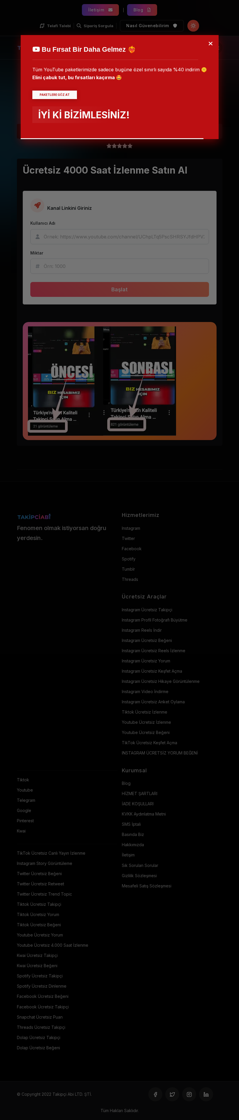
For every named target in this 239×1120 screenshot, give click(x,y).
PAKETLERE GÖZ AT (55, 94)
